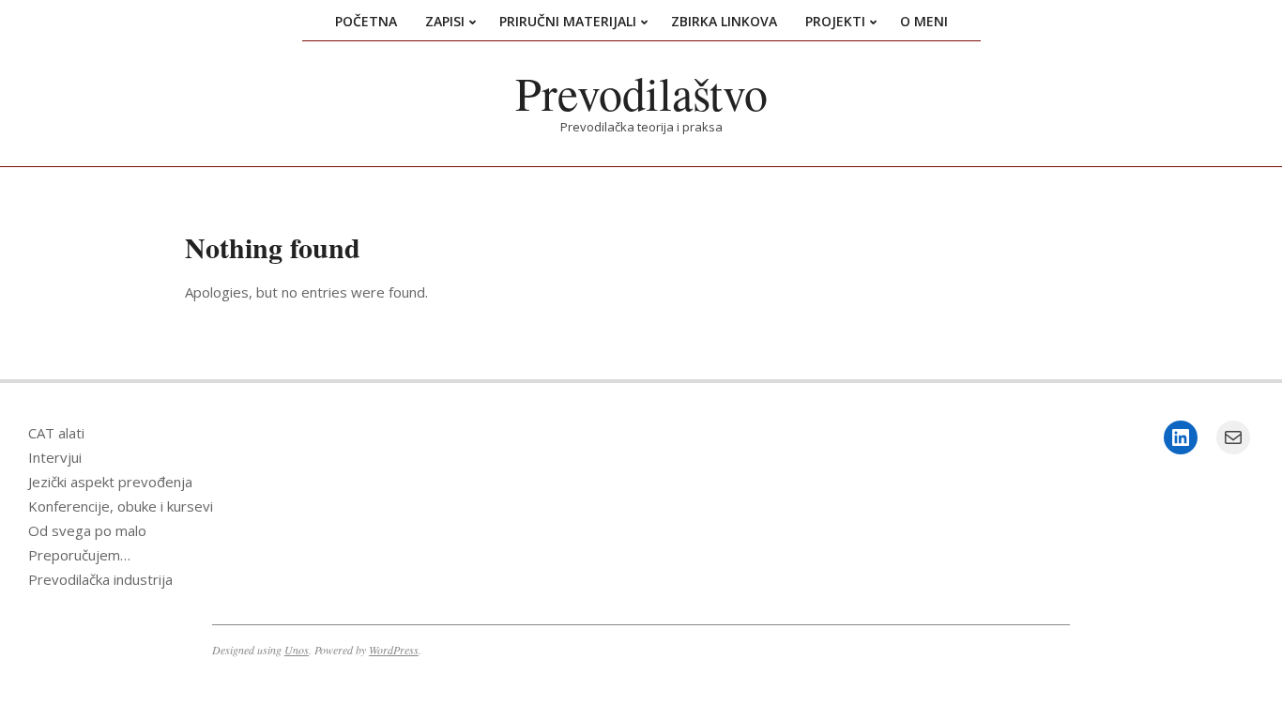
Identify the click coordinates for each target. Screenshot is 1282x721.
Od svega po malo (87, 530)
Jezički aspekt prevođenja (110, 481)
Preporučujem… (79, 554)
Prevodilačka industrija (100, 579)
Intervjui (55, 457)
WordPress (394, 649)
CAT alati (56, 432)
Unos (296, 649)
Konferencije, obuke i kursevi (120, 506)
